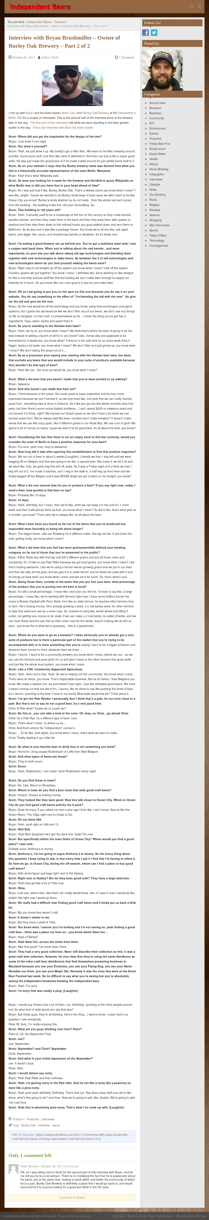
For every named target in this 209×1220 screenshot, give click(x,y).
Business (155, 113)
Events (153, 133)
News (153, 189)
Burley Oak (28, 1125)
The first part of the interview (48, 122)
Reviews (154, 210)
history (153, 164)
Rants (153, 200)
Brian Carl (68, 113)
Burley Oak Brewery (96, 113)
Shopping (155, 220)
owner (56, 1125)
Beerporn (155, 108)
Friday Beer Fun (159, 143)
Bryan (29, 113)
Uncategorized (158, 245)
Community (156, 118)
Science (154, 215)
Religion (154, 205)
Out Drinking (157, 194)
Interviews (47, 1119)
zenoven (85, 1216)
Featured (60, 22)
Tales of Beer (158, 235)
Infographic (156, 174)
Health (153, 159)
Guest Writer (157, 154)
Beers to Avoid (136, 1216)
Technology (156, 240)
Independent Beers (39, 22)
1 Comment (126, 57)
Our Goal (119, 1216)
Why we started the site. (191, 1216)
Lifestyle (154, 184)
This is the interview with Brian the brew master (62, 127)
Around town (157, 103)
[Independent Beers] (98, 6)
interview (44, 1125)
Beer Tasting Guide (161, 1216)
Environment (157, 128)
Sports (153, 230)
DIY (151, 123)
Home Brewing (158, 169)
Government (157, 149)
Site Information (159, 225)
